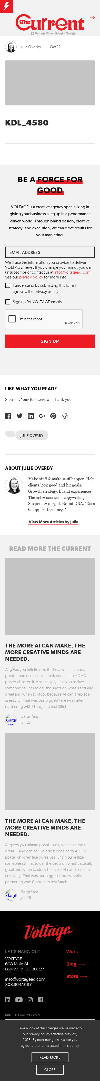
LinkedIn (7, 999)
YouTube (19, 999)
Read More (49, 1057)
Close (50, 1070)
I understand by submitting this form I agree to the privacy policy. (44, 289)
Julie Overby (31, 47)
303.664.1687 (18, 984)
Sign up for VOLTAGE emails (37, 302)
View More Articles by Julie (53, 522)
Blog (71, 964)
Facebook (40, 999)
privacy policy (31, 277)
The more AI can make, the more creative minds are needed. (45, 652)
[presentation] (44, 319)
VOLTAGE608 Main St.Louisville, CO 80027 (24, 963)
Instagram (30, 999)
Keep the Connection (22, 1014)
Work (72, 951)
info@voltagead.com (72, 273)
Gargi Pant (29, 716)
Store (72, 976)
